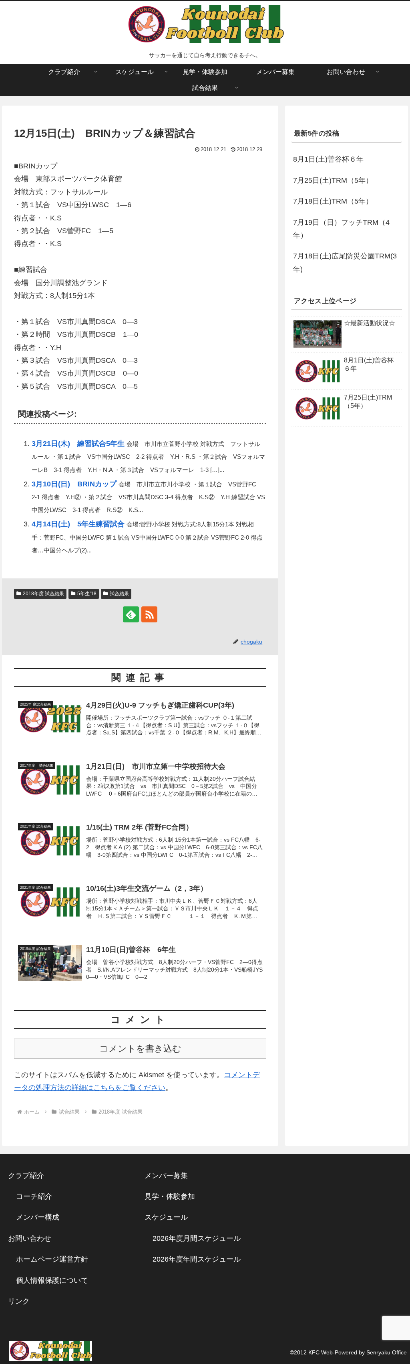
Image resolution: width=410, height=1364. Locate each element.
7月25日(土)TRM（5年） (333, 180)
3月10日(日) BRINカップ (74, 484)
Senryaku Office (386, 1352)
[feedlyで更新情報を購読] (131, 614)
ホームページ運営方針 (52, 1259)
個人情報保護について (52, 1280)
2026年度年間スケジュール (197, 1259)
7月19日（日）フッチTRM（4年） (341, 228)
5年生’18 (86, 593)
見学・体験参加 (170, 1196)
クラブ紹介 (29, 1176)
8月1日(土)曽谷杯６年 (328, 159)
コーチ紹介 (34, 1196)
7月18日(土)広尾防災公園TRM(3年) (345, 262)
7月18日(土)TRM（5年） (333, 201)
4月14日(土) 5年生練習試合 (78, 524)
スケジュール (166, 1217)
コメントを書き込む (140, 1049)
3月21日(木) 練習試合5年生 (78, 444)
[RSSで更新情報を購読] (149, 614)
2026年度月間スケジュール (197, 1238)
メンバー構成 (37, 1217)
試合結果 (119, 593)
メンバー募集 (166, 1176)
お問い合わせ (29, 1238)
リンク (19, 1301)
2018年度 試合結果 (43, 593)
